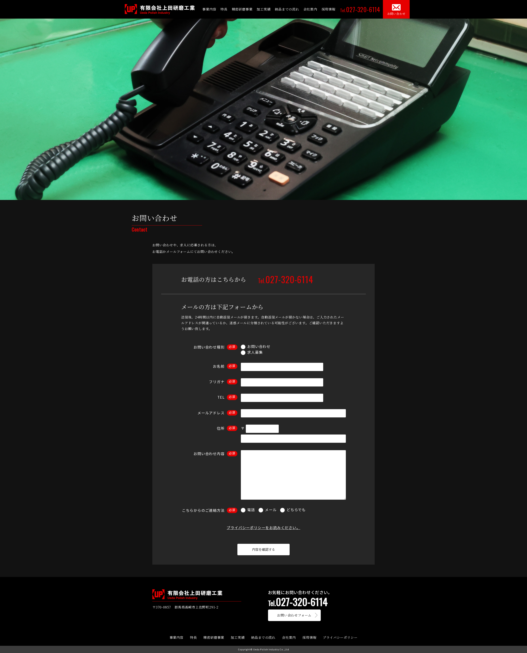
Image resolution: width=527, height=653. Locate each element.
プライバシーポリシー (340, 637)
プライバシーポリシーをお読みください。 (263, 527)
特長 (223, 9)
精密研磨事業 (242, 9)
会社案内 (310, 9)
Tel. (360, 9)
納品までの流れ (287, 9)
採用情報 (328, 9)
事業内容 (209, 9)
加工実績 (263, 9)
